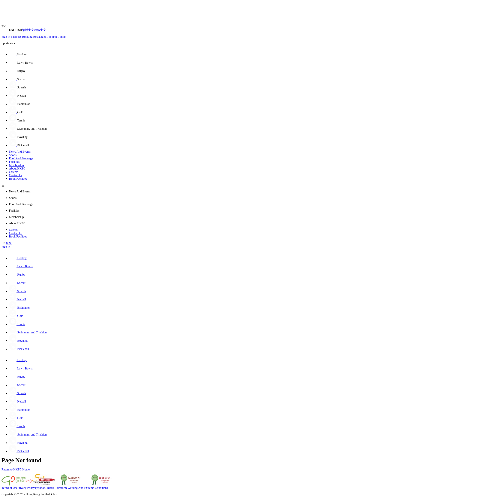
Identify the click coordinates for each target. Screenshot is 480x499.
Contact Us (15, 175)
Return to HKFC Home (16, 469)
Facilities (14, 161)
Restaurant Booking (45, 36)
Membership (16, 165)
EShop (62, 36)
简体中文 (40, 30)
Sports (12, 155)
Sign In (6, 36)
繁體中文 (28, 30)
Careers (13, 171)
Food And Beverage (21, 158)
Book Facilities (18, 178)
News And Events (20, 151)
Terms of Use (9, 487)
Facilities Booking (21, 36)
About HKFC (17, 168)
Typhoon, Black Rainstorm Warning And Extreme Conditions (71, 487)
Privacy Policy (26, 487)
